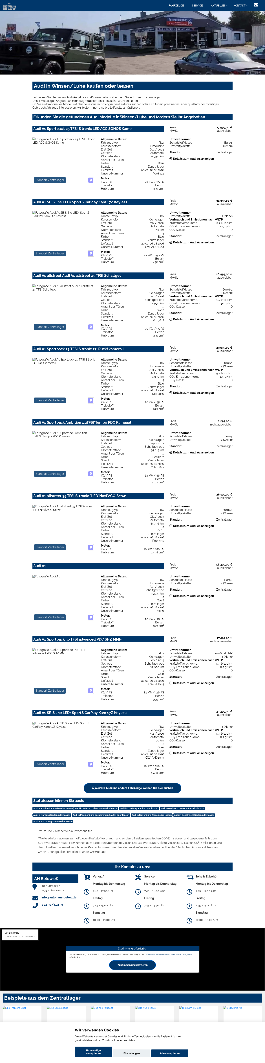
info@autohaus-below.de (58, 897)
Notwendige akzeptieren (93, 1052)
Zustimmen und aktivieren (133, 964)
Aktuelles (218, 5)
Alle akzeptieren (170, 1053)
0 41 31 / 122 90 (52, 904)
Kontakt (240, 5)
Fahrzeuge (176, 5)
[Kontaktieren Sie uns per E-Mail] (256, 5)
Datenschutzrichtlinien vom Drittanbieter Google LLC (169, 954)
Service (197, 5)
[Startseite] (9, 6)
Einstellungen (131, 1053)
